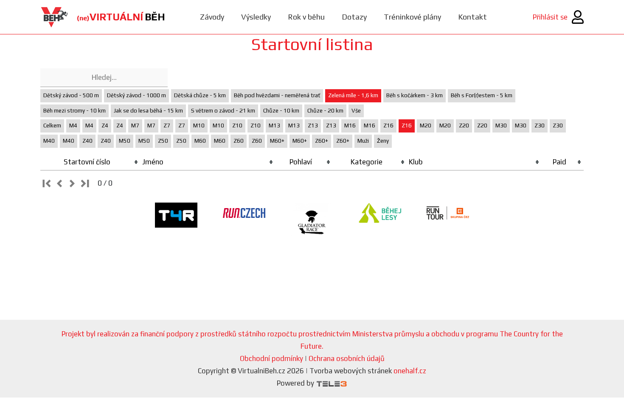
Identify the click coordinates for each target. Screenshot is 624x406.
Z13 (313, 125)
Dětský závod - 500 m (71, 95)
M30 (501, 125)
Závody (212, 16)
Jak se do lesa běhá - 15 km (148, 110)
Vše (356, 110)
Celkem (52, 125)
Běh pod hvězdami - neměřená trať (277, 95)
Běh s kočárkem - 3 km (414, 95)
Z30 (539, 125)
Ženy (383, 141)
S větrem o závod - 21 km (223, 110)
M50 (124, 141)
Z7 (166, 125)
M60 (200, 141)
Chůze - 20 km (325, 110)
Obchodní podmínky (271, 358)
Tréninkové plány (412, 16)
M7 (135, 125)
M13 (274, 125)
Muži (363, 141)
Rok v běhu (306, 16)
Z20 (464, 125)
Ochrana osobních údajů (347, 358)
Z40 (87, 141)
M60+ (277, 141)
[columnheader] (90, 162)
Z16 (388, 125)
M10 (199, 125)
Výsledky (256, 16)
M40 (49, 141)
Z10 (237, 125)
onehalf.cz (410, 371)
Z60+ (321, 141)
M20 (425, 125)
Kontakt (472, 16)
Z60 (238, 141)
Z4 (104, 125)
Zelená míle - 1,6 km (353, 95)
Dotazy (354, 16)
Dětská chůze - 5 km (200, 95)
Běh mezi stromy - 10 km (74, 110)
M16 (350, 125)
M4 (73, 125)
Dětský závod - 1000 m (136, 95)
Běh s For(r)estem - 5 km (481, 95)
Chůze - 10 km (281, 110)
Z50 (163, 141)
